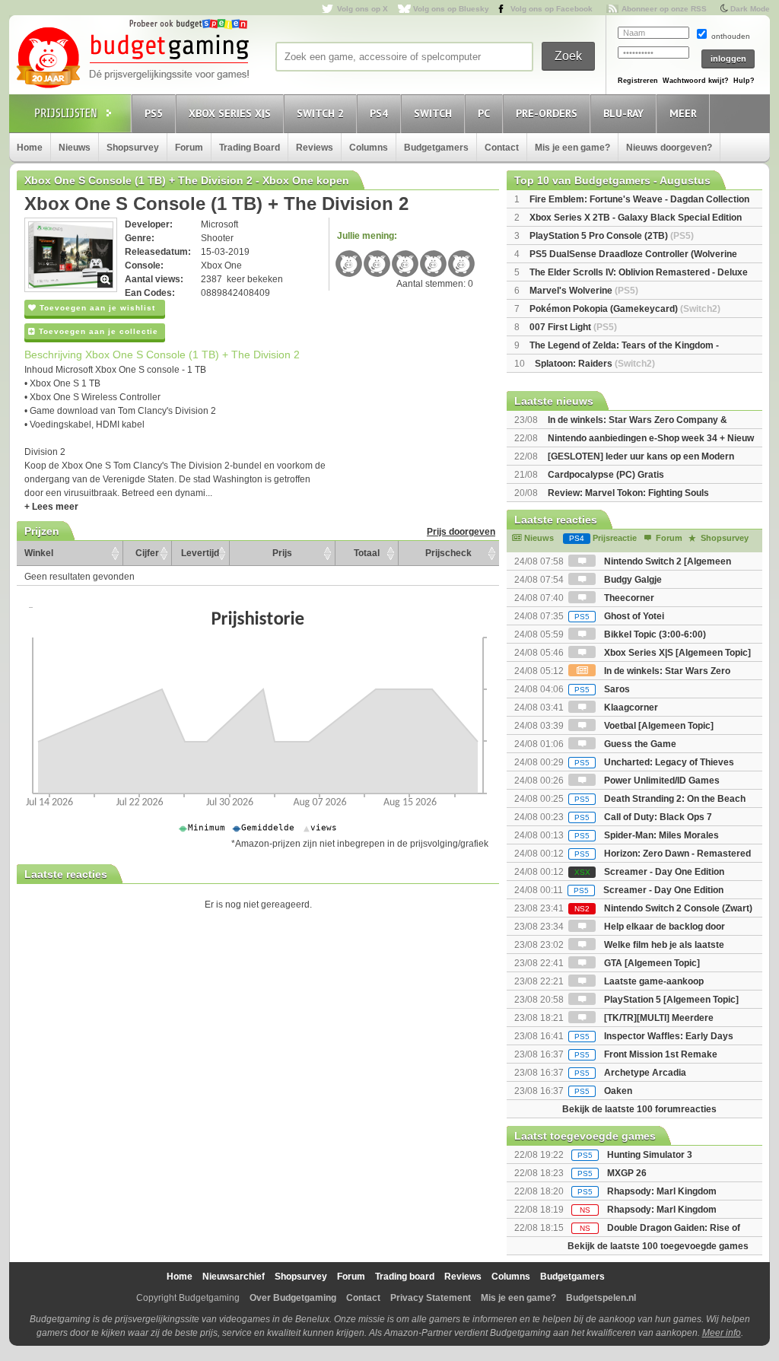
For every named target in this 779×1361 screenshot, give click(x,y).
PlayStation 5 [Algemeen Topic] (670, 999)
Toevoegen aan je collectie (97, 331)
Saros (602, 689)
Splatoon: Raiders (595, 363)
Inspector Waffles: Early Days (653, 1036)
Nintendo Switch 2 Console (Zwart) (663, 908)
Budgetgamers (436, 147)
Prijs (282, 553)
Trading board (404, 1276)
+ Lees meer (51, 506)
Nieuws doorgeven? (669, 147)
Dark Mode (750, 9)
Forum (189, 147)
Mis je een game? (572, 147)
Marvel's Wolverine (583, 290)
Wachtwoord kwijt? (696, 80)
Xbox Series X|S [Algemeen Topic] (676, 652)
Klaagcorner (630, 707)
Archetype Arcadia (630, 1072)
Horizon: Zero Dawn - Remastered (662, 853)
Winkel (38, 553)
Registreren (638, 80)
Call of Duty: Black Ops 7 (643, 817)
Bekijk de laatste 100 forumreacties (639, 1109)
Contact (502, 147)
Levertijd (200, 553)
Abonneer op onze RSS (664, 9)
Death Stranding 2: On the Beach (660, 798)
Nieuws (75, 147)
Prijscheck (448, 553)
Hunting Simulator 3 (649, 1155)
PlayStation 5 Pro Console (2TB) (611, 236)
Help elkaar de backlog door (663, 926)
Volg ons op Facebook (551, 9)
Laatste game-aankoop (653, 981)
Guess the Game (639, 744)
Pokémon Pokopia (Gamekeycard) (624, 309)
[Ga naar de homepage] (132, 58)
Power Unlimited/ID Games (661, 780)
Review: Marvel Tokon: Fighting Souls (628, 493)
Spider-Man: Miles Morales (646, 835)
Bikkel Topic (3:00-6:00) (654, 634)
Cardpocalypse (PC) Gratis (606, 474)
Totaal (367, 553)
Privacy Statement (430, 1298)
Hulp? (744, 80)
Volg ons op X (362, 9)
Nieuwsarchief (233, 1276)
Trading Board (249, 147)
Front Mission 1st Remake (645, 1054)
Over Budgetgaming (293, 1298)
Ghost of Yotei (619, 616)
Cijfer (147, 553)
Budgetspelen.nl (601, 1298)
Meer (683, 113)
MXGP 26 (627, 1173)
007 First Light (573, 327)
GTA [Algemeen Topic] (651, 963)
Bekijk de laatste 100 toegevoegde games (658, 1246)
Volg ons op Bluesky (451, 9)
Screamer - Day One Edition (649, 872)
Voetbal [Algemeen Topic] (658, 725)
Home (30, 147)
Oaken (603, 1091)
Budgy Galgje (632, 579)
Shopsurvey (133, 147)
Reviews (314, 147)
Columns (368, 147)
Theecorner (628, 598)
